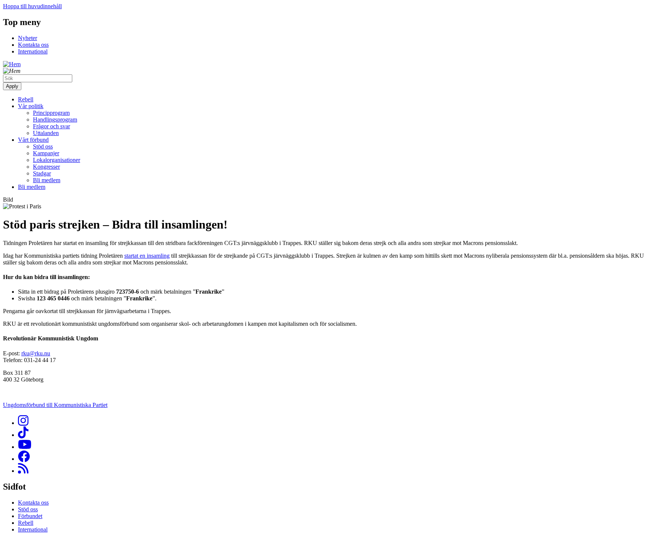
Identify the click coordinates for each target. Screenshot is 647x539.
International (33, 51)
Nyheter (27, 38)
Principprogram (51, 113)
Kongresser (46, 166)
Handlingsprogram (55, 119)
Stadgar (42, 173)
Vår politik (30, 106)
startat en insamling (147, 255)
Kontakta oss (33, 45)
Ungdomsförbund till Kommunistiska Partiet (55, 405)
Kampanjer (46, 153)
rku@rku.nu (35, 353)
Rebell (25, 99)
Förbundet (30, 516)
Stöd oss (43, 146)
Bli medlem (46, 180)
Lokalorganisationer (56, 160)
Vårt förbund (33, 140)
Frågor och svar (51, 126)
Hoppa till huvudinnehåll (32, 6)
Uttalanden (46, 133)
